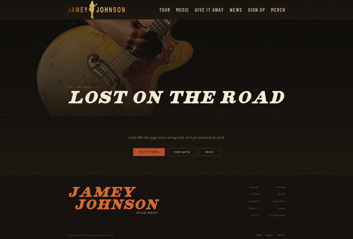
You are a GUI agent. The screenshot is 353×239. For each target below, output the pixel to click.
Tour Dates (182, 152)
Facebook (254, 194)
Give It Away (209, 10)
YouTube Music (277, 215)
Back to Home (149, 151)
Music (182, 10)
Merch (278, 10)
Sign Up (256, 10)
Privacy (269, 235)
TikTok (255, 215)
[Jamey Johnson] (96, 10)
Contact (281, 235)
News (236, 10)
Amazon (281, 208)
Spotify (281, 194)
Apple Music (278, 201)
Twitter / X (253, 208)
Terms (259, 235)
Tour (164, 10)
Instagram (254, 201)
